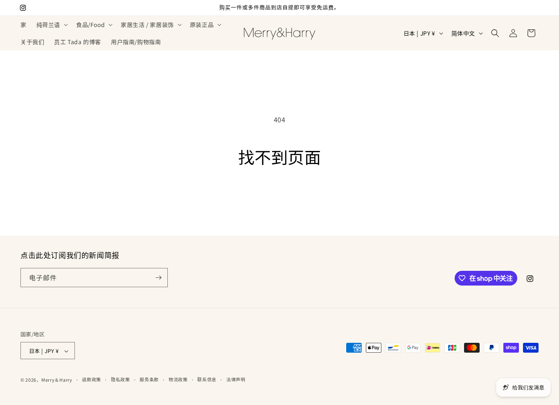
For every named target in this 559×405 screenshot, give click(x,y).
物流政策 (178, 379)
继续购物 (279, 197)
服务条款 (149, 379)
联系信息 (206, 379)
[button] (51, 24)
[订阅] (158, 277)
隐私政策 (120, 379)
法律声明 (236, 379)
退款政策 (91, 379)
